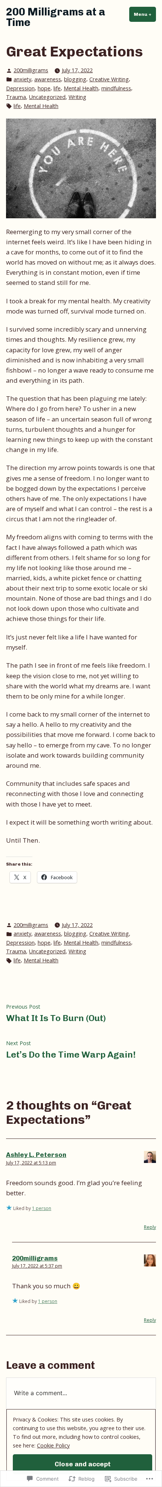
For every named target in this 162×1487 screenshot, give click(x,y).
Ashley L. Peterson (36, 1154)
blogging (75, 79)
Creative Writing (109, 79)
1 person (41, 1208)
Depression (20, 88)
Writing (77, 96)
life (57, 88)
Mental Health (81, 88)
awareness (47, 79)
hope (44, 88)
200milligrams (31, 70)
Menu (145, 14)
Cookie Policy (53, 1445)
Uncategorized (47, 96)
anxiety (22, 79)
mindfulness (116, 88)
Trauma (16, 96)
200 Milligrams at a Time (55, 17)
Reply (150, 1227)
